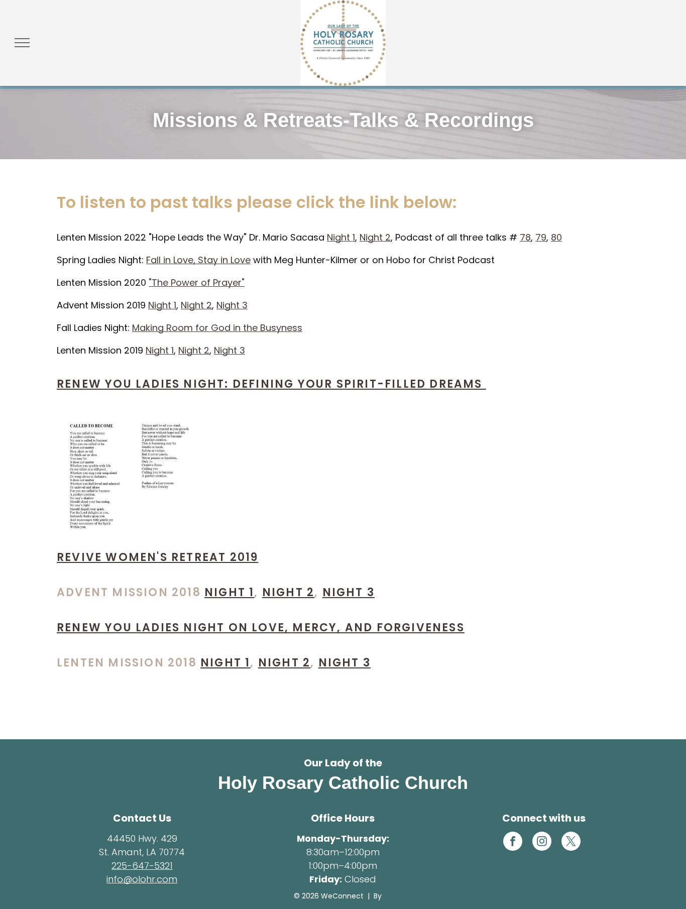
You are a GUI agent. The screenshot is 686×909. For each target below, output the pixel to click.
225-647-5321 (142, 865)
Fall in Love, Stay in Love (198, 260)
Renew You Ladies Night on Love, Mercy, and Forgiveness (261, 627)
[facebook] (512, 842)
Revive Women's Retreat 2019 (157, 557)
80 (556, 237)
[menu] (22, 43)
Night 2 (375, 237)
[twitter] (571, 842)
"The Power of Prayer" (197, 282)
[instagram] (541, 842)
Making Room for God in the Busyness (217, 327)
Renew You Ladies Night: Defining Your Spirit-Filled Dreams (271, 384)
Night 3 (232, 305)
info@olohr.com (141, 879)
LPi (388, 896)
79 (540, 237)
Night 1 (341, 237)
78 (525, 237)
